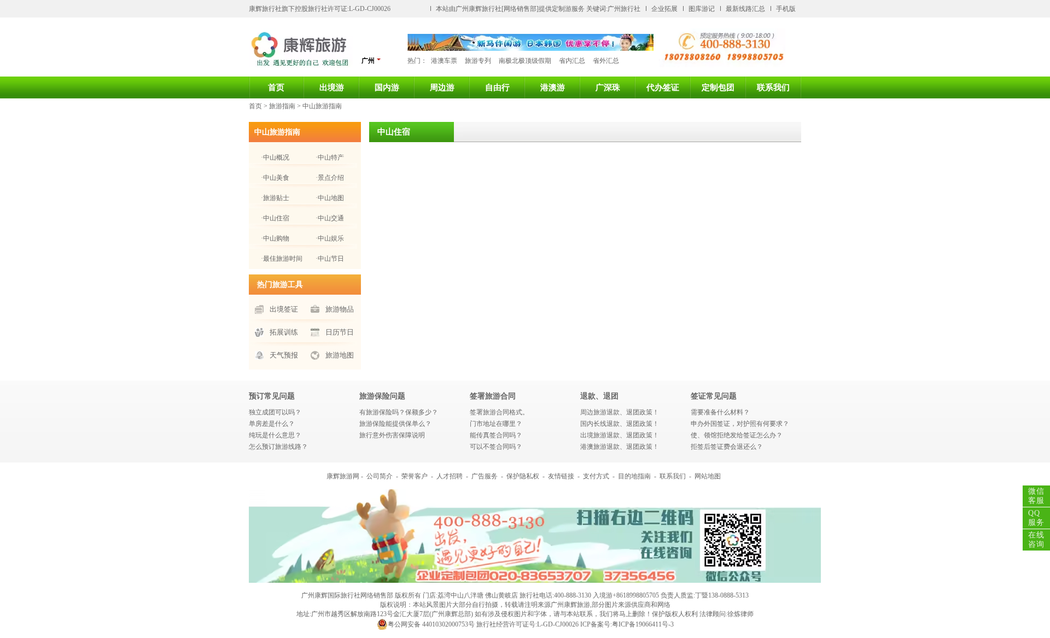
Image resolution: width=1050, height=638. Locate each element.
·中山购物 (275, 238)
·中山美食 (275, 178)
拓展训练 (284, 332)
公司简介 (379, 476)
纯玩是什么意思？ (275, 435)
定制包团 (718, 87)
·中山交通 (330, 218)
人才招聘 (449, 476)
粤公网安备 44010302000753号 (431, 624)
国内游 (387, 87)
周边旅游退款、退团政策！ (619, 412)
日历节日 (339, 332)
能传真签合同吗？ (496, 435)
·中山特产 (330, 157)
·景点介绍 (330, 178)
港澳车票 (444, 61)
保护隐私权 (522, 476)
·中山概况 (275, 157)
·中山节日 (330, 258)
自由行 (497, 87)
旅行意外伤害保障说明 (392, 435)
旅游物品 (339, 309)
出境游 (331, 87)
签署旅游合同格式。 (499, 412)
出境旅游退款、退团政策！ (619, 435)
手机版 (786, 9)
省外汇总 (606, 61)
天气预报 (284, 355)
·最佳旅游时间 (281, 258)
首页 (276, 87)
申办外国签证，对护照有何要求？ (740, 424)
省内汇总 (572, 61)
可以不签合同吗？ (496, 446)
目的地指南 (634, 476)
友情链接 (561, 476)
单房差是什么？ (272, 424)
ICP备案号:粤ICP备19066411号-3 (627, 624)
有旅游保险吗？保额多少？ (398, 412)
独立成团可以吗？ (275, 412)
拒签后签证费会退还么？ (727, 446)
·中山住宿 (275, 218)
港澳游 (552, 87)
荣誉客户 (414, 476)
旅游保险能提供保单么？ (395, 424)
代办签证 (662, 87)
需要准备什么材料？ (720, 412)
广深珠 (608, 87)
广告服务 (484, 476)
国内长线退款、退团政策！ (619, 424)
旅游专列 (478, 61)
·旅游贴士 (275, 198)
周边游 (442, 87)
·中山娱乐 (330, 238)
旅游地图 (339, 355)
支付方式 (596, 476)
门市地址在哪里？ (496, 424)
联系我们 (773, 87)
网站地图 (708, 476)
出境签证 (284, 309)
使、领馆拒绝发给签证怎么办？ (737, 435)
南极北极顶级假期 (525, 61)
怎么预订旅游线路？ (278, 446)
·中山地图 (330, 198)
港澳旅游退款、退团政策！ (619, 446)
